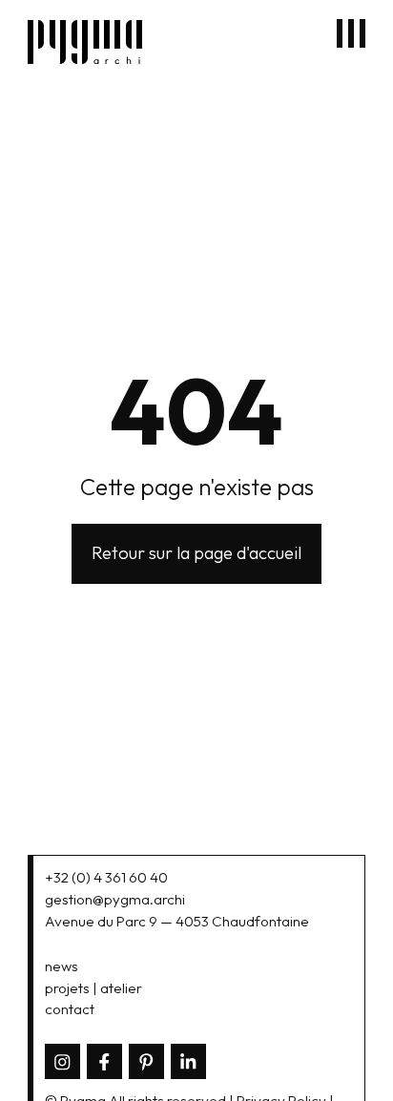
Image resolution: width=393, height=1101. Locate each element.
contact (69, 1009)
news (61, 966)
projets (67, 988)
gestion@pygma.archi (115, 899)
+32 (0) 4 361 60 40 (106, 877)
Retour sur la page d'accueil (196, 553)
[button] (351, 33)
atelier (121, 988)
